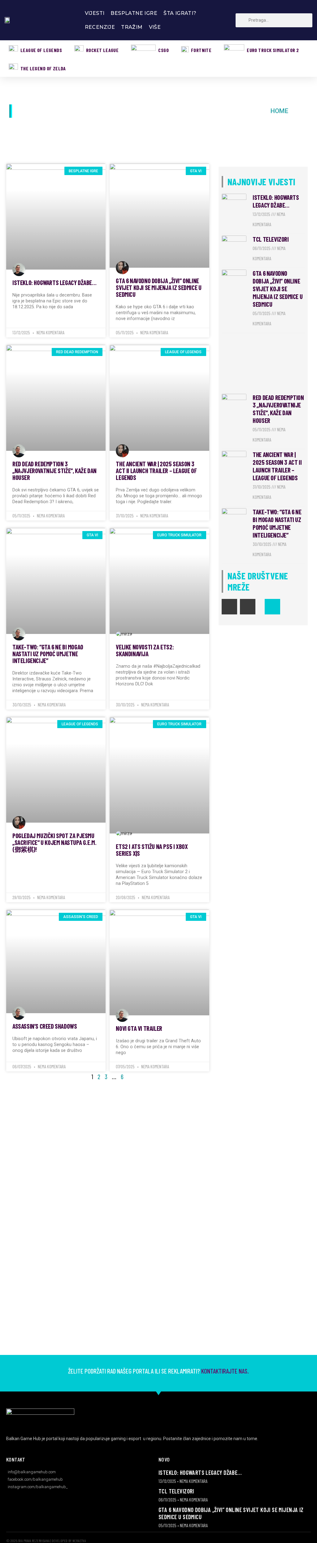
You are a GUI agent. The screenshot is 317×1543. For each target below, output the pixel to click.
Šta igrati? (180, 13)
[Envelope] (272, 606)
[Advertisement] (263, 363)
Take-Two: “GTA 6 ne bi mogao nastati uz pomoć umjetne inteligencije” (47, 653)
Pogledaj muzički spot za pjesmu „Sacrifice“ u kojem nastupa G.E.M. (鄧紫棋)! (54, 842)
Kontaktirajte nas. (224, 1371)
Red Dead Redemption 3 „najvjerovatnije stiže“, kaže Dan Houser (54, 470)
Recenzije (100, 27)
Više (155, 27)
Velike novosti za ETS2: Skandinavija (145, 650)
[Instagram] (247, 606)
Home (279, 111)
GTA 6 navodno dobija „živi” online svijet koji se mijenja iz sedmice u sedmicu (158, 287)
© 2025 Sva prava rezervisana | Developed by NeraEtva (46, 1540)
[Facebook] (229, 606)
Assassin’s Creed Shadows (44, 1026)
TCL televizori (271, 239)
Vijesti (95, 13)
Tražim (131, 27)
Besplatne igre (134, 13)
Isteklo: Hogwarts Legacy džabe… (54, 282)
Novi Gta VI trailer (139, 1028)
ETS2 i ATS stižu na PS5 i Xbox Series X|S (152, 849)
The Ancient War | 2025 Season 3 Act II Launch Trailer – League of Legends (156, 470)
